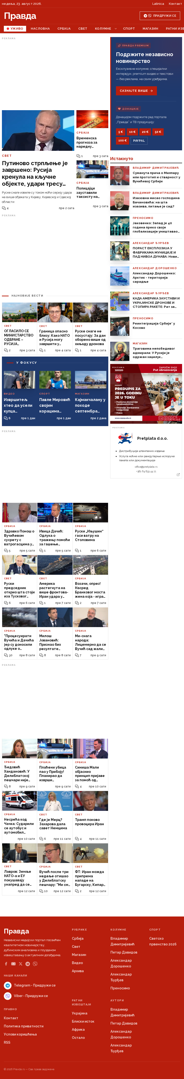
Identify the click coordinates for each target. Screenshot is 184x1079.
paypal (139, 140)
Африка (78, 1029)
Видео (77, 963)
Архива (78, 971)
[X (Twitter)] (21, 964)
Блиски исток (83, 1021)
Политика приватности (23, 1026)
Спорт (129, 28)
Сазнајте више (134, 90)
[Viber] (35, 964)
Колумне (103, 28)
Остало (78, 1038)
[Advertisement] (55, 74)
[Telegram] (27, 964)
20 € (145, 132)
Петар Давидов (123, 952)
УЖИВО (17, 28)
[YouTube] (13, 963)
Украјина (79, 1013)
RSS (7, 1042)
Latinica (158, 3)
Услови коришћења (20, 1034)
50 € (158, 132)
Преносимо (120, 988)
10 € (132, 132)
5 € (120, 132)
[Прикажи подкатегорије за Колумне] (115, 29)
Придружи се (164, 15)
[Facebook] (6, 964)
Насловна (40, 28)
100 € (122, 140)
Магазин (150, 28)
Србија (64, 28)
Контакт (175, 3)
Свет (82, 28)
